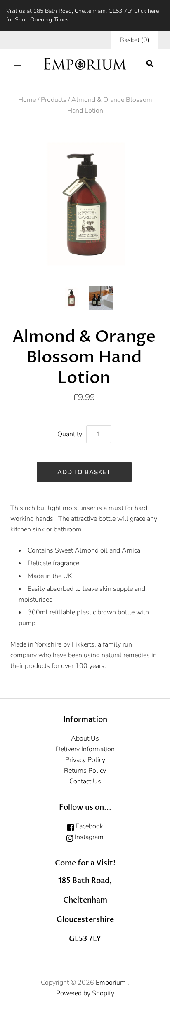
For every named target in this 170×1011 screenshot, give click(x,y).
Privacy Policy (85, 759)
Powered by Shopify (85, 993)
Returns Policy (85, 770)
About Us (85, 738)
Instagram (88, 837)
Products (53, 99)
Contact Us (85, 781)
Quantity (69, 434)
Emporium (112, 982)
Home (27, 99)
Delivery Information (85, 749)
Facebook (88, 826)
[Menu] (17, 64)
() (134, 40)
